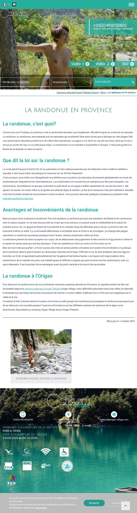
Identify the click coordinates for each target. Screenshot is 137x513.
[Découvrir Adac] (30, 466)
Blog (103, 92)
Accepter (94, 503)
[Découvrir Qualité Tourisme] (30, 452)
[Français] (4, 4)
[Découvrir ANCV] (12, 452)
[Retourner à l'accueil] (13, 14)
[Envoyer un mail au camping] (14, 4)
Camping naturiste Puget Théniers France (77, 92)
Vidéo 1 (77, 64)
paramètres (41, 507)
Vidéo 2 (102, 64)
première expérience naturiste (18, 198)
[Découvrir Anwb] (49, 466)
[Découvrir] (67, 466)
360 (124, 64)
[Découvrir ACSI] (12, 466)
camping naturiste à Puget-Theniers (42, 288)
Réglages (116, 503)
